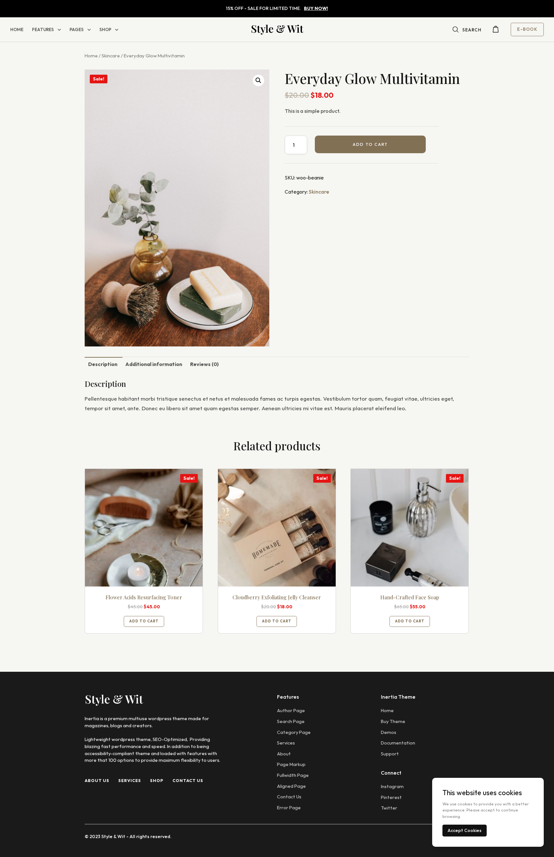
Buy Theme (393, 721)
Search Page (291, 721)
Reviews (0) (204, 364)
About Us (97, 780)
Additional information (153, 364)
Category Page (294, 732)
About (284, 754)
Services (129, 780)
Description (102, 364)
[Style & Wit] (277, 29)
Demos (388, 732)
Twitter (389, 808)
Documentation (398, 743)
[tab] (102, 363)
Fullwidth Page (293, 775)
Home (16, 29)
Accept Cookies (465, 830)
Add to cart (370, 144)
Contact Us (187, 780)
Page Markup (291, 764)
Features (43, 29)
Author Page (291, 710)
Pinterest (391, 797)
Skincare (111, 56)
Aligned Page (291, 786)
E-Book (527, 29)
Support (390, 754)
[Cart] (495, 31)
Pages (77, 29)
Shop (105, 29)
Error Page (289, 808)
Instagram (392, 786)
